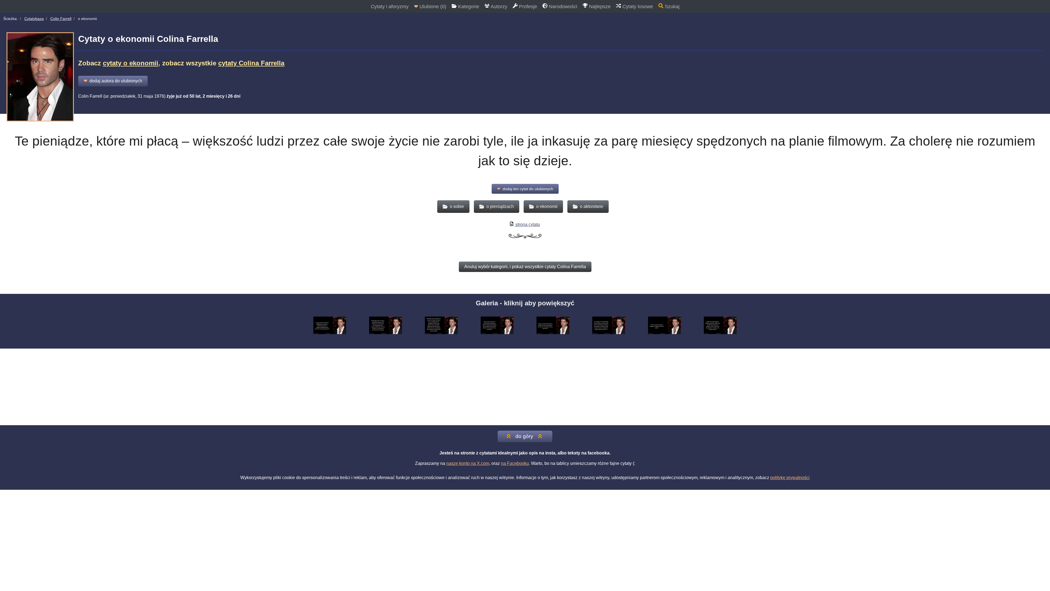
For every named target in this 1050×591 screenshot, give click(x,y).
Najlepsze (599, 6)
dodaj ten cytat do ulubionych (525, 189)
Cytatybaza (34, 18)
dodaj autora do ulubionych (113, 81)
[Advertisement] (525, 387)
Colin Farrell (60, 18)
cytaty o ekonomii (130, 63)
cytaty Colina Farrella (251, 63)
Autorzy (498, 6)
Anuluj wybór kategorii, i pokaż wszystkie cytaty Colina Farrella (525, 266)
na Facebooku (515, 463)
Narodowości (562, 6)
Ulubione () (430, 6)
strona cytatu (527, 224)
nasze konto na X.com (467, 463)
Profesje (527, 6)
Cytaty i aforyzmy (390, 6)
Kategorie (468, 6)
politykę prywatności (790, 477)
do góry (524, 436)
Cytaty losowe (637, 6)
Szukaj (671, 6)
